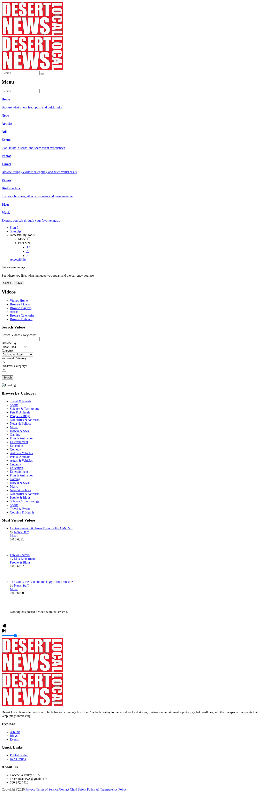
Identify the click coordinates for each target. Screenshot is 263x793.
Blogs (13, 735)
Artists (14, 311)
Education (16, 445)
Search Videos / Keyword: (19, 335)
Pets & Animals (20, 412)
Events (14, 739)
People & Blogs (20, 416)
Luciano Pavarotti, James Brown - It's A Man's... (41, 528)
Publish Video (19, 755)
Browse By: (9, 343)
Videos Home (19, 300)
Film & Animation (21, 438)
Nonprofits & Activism (24, 420)
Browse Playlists (20, 308)
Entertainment (19, 442)
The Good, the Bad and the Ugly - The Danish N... (43, 581)
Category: (8, 350)
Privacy (30, 789)
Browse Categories (22, 315)
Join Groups (18, 759)
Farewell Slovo (20, 555)
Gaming (15, 434)
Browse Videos (20, 304)
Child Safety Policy (82, 789)
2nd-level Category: (14, 358)
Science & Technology (24, 408)
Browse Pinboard (21, 319)
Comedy (15, 449)
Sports (14, 405)
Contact (64, 789)
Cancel (7, 282)
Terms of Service (47, 789)
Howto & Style (20, 431)
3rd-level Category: (14, 366)
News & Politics (20, 423)
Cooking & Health (22, 512)
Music (14, 427)
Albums (15, 732)
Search (7, 377)
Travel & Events (20, 401)
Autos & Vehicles (21, 453)
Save (19, 282)
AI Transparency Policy (111, 789)
